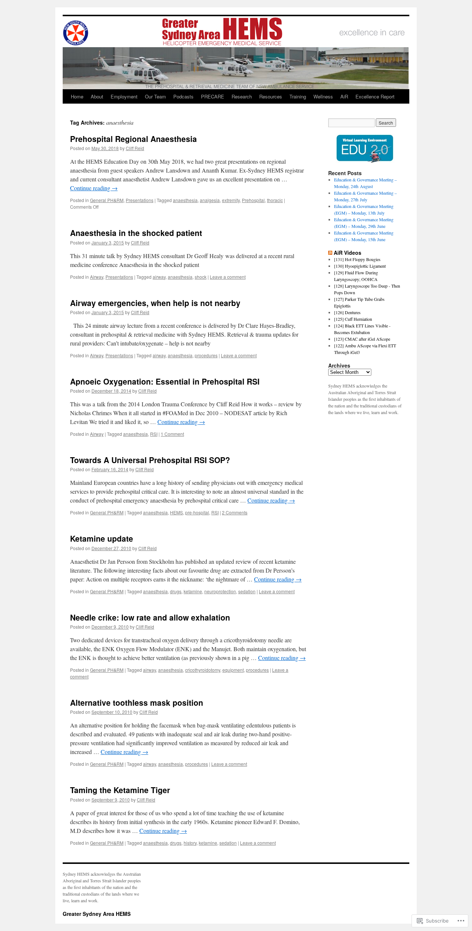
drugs (175, 591)
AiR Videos (347, 252)
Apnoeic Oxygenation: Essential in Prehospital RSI (165, 381)
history (190, 843)
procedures (206, 355)
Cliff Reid (135, 148)
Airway (96, 277)
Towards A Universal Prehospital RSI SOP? (150, 459)
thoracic (275, 200)
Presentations (139, 200)
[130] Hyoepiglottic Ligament (360, 266)
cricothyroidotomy (202, 670)
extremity (231, 200)
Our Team (155, 96)
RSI (153, 434)
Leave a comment (228, 277)
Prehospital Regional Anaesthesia (133, 138)
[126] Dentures (347, 312)
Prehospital (253, 200)
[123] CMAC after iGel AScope (362, 339)
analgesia (210, 200)
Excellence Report (375, 96)
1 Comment (172, 434)
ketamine (193, 591)
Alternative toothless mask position (136, 702)
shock (200, 277)
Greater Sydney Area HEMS (97, 913)
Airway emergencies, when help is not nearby (155, 302)
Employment (124, 96)
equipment (233, 670)
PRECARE (212, 96)
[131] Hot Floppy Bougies (357, 259)
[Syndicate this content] (330, 252)
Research (242, 96)
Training (297, 96)
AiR (344, 96)
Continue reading (94, 188)
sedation (247, 591)
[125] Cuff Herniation (353, 319)
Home (77, 96)
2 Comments (234, 512)
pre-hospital (197, 512)
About (97, 96)
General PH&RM (107, 200)
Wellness (323, 96)
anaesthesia (185, 200)
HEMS (176, 512)
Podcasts (183, 96)
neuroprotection (220, 591)
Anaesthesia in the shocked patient (136, 232)
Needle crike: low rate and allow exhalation (150, 617)
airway (159, 277)
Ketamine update (101, 538)
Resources (270, 96)
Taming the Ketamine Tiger (120, 789)
